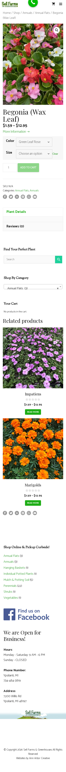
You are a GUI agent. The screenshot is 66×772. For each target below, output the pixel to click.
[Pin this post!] (23, 198)
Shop (16, 12)
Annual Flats (42, 12)
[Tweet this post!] (11, 198)
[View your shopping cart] (53, 4)
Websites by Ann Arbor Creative (33, 758)
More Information (14, 131)
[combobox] (33, 286)
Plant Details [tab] (16, 212)
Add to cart (28, 167)
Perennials (10, 586)
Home (7, 12)
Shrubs (8, 591)
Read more (33, 412)
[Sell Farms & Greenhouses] (10, 4)
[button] (57, 30)
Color (10, 141)
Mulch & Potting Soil (16, 580)
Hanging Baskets (14, 567)
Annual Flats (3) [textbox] (32, 288)
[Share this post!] (5, 198)
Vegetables (11, 597)
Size (9, 152)
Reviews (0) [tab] (15, 226)
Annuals (27, 12)
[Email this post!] (35, 198)
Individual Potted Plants (18, 574)
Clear (55, 154)
